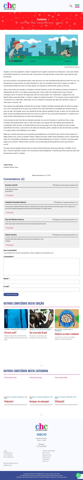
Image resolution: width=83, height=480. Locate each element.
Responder (10, 195)
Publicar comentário (12, 294)
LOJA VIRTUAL (8, 455)
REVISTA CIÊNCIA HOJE (11, 463)
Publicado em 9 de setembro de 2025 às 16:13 (66, 235)
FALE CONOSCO (8, 457)
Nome (7, 279)
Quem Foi (45, 461)
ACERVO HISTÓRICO (48, 451)
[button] (78, 475)
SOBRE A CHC (8, 465)
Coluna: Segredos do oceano (15, 329)
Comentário (9, 257)
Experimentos (46, 457)
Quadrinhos (46, 459)
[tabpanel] (16, 327)
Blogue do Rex (46, 455)
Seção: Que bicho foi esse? (41, 329)
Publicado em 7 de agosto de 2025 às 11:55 (67, 202)
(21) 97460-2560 (41, 446)
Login (5, 451)
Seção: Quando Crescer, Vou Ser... (15, 397)
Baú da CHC (46, 453)
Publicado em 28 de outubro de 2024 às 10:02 (66, 185)
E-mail (7, 286)
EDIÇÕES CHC (8, 453)
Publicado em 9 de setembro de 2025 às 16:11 (66, 219)
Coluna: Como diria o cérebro (64, 330)
